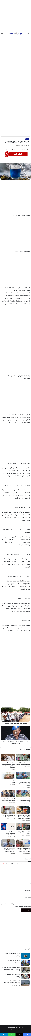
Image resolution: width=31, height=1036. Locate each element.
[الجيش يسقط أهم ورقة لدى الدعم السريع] (25, 956)
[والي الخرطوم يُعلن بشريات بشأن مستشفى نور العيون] (8, 810)
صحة (27, 139)
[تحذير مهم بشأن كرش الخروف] (8, 775)
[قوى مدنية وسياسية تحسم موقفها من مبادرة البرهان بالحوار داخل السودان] (25, 970)
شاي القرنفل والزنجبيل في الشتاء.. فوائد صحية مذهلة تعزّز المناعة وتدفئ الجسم (24, 817)
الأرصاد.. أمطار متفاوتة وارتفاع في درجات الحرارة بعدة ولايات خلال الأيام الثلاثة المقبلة (11, 982)
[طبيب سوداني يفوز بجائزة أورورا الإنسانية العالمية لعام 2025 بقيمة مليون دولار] (8, 843)
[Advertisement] (15, 15)
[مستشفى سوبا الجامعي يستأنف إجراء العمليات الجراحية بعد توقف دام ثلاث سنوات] (23, 775)
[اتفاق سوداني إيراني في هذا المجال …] (23, 826)
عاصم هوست (14, 1029)
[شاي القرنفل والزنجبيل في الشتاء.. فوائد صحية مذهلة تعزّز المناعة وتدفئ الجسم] (23, 810)
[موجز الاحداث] (15, 34)
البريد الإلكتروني (27, 890)
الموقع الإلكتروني (27, 897)
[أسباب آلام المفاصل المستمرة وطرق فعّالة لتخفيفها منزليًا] (8, 826)
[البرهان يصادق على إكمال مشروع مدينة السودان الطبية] (8, 793)
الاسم (29, 883)
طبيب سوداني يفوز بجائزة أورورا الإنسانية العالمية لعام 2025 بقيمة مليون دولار (8, 850)
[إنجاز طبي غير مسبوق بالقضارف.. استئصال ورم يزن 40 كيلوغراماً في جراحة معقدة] (23, 793)
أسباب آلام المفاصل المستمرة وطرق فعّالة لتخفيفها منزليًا (10, 833)
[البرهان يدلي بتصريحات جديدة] (25, 963)
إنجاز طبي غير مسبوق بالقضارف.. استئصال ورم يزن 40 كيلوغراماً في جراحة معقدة (23, 800)
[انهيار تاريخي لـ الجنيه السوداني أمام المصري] (25, 976)
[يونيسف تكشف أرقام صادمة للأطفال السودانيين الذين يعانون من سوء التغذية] (23, 843)
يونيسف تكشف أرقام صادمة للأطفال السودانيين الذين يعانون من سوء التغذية (23, 850)
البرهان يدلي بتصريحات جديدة (13, 960)
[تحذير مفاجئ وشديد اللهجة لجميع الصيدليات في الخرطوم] (23, 757)
